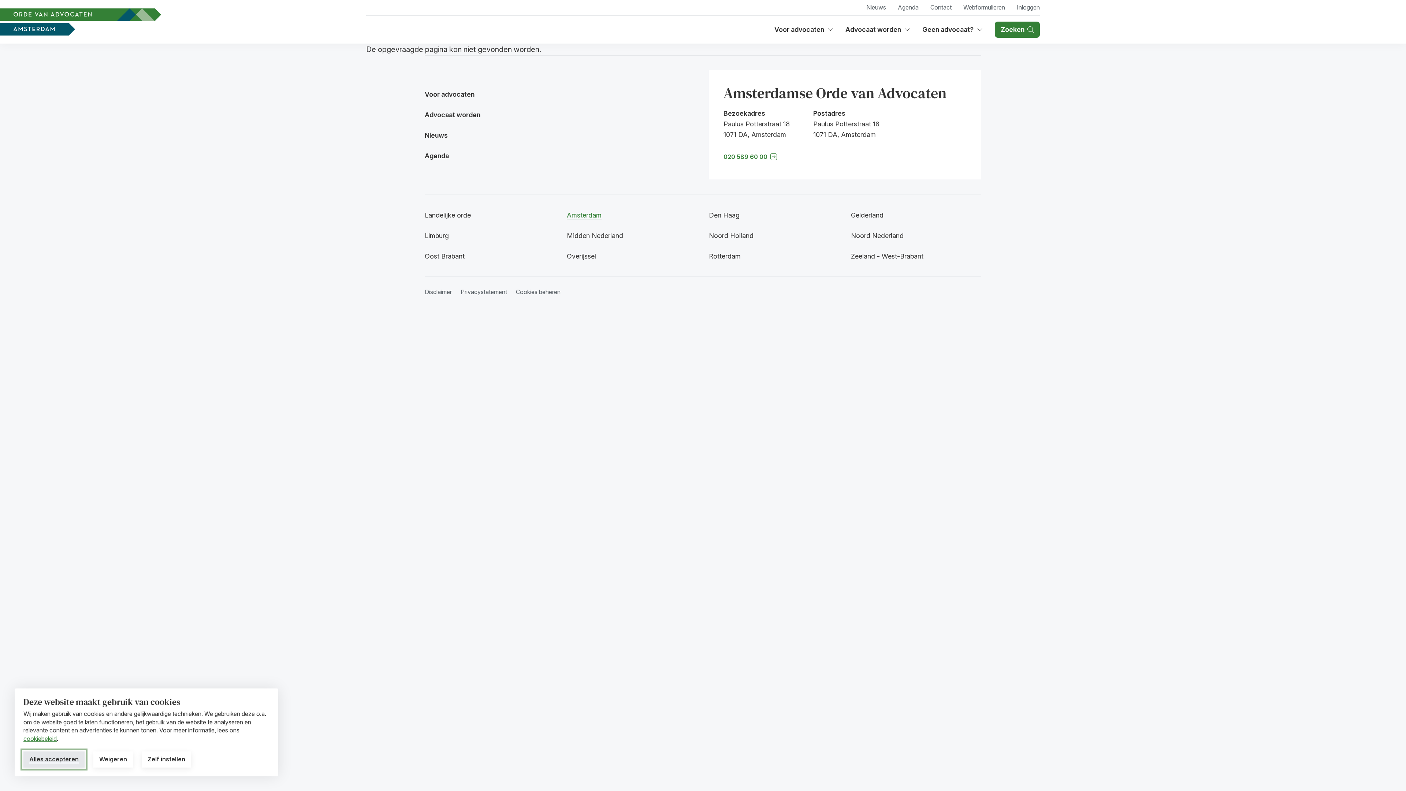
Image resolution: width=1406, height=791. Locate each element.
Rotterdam (725, 256)
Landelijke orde (448, 215)
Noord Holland (731, 235)
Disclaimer (438, 292)
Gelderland (867, 215)
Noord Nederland (877, 235)
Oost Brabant (445, 256)
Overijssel (581, 256)
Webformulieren (984, 7)
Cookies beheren (538, 292)
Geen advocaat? (952, 32)
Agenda (908, 7)
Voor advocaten (804, 32)
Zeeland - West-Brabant (887, 256)
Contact (941, 7)
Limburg (437, 235)
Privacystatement (484, 292)
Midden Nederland (595, 235)
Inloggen (1028, 7)
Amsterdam (584, 215)
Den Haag (724, 215)
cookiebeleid (40, 738)
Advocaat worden (876, 32)
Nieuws (876, 7)
